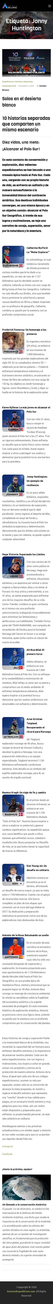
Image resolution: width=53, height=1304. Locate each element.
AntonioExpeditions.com (21, 1291)
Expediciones (8, 82)
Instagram (7, 1146)
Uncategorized (9, 86)
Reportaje (28, 82)
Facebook (7, 1154)
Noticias (19, 82)
